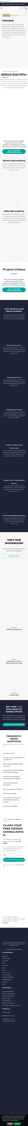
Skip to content (4, 1)
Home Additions (6, 1000)
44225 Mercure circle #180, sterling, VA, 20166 (8, 1020)
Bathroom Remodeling (8, 993)
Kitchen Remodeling (8, 991)
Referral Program (7, 979)
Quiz (3, 967)
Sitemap (4, 982)
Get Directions (14, 556)
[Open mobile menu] (1, 8)
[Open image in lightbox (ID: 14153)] (24, 239)
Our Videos (5, 960)
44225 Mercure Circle (14, 661)
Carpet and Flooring (7, 1003)
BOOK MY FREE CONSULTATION (14, 724)
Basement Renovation (8, 996)
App (3, 984)
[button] (14, 753)
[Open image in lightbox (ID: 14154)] (20, 239)
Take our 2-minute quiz (19, 864)
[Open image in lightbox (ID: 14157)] (10, 239)
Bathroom (6, 15)
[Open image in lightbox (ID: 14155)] (17, 239)
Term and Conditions (8, 977)
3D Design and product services (11, 1005)
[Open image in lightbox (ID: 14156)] (14, 239)
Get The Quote (6, 972)
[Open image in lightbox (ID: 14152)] (8, 186)
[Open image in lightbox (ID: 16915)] (4, 239)
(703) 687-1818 (14, 695)
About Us (4, 956)
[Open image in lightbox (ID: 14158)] (7, 239)
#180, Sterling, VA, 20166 (14, 663)
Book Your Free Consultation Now (14, 151)
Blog (3, 970)
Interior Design (6, 998)
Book (3, 963)
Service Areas (6, 958)
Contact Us (5, 965)
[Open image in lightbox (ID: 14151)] (20, 186)
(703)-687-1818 (6, 1012)
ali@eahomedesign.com (14, 629)
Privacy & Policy (6, 975)
